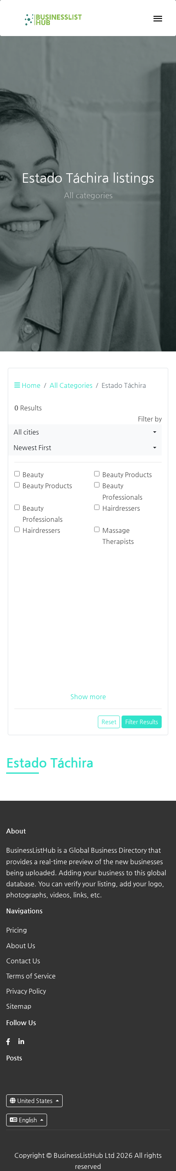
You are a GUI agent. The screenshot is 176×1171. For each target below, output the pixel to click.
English (27, 1120)
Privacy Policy (26, 991)
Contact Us (23, 961)
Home (30, 385)
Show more (88, 696)
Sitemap (19, 1006)
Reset (109, 721)
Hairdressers (121, 508)
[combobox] (85, 432)
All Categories (71, 385)
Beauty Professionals (122, 491)
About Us (20, 945)
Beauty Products (127, 474)
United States (35, 1100)
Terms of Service (31, 976)
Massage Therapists (118, 535)
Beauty (33, 474)
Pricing (16, 930)
